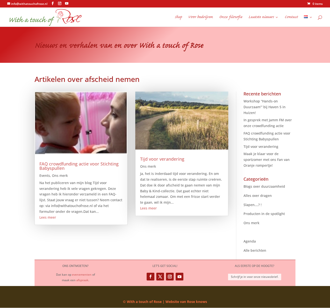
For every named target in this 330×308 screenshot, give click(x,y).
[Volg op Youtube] (179, 276)
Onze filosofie (230, 17)
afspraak (82, 280)
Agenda (250, 241)
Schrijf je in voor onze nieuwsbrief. (254, 277)
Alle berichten (255, 250)
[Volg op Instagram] (170, 276)
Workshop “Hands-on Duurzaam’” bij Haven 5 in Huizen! (265, 107)
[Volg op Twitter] (160, 276)
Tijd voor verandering (162, 159)
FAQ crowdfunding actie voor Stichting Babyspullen (79, 166)
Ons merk (60, 175)
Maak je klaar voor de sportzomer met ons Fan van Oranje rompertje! (267, 159)
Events (44, 175)
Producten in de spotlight (264, 213)
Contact (291, 17)
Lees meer (47, 217)
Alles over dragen (258, 195)
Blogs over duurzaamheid (264, 186)
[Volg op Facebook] (150, 276)
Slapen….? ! (253, 204)
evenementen (82, 274)
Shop (178, 17)
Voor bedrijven (200, 17)
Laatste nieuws (261, 17)
